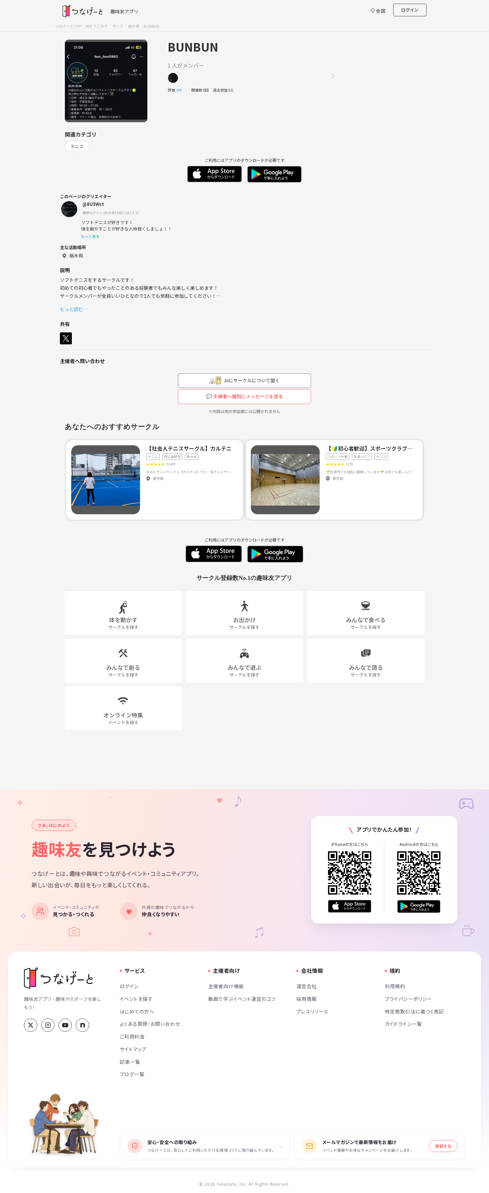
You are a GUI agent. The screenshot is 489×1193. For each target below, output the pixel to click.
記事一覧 (130, 1061)
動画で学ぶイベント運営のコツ (242, 998)
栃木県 (133, 26)
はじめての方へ (137, 1011)
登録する (443, 1146)
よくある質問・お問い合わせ (150, 1023)
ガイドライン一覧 (403, 1023)
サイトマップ (133, 1048)
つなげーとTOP (68, 26)
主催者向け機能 (226, 986)
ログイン (409, 10)
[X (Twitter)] (30, 1025)
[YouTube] (65, 1025)
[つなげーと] (58, 978)
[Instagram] (48, 1025)
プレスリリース (312, 1011)
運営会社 (306, 986)
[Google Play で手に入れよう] (418, 906)
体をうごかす (96, 26)
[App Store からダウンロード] (349, 906)
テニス (118, 26)
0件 (181, 90)
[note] (82, 1025)
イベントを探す (136, 998)
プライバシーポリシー (408, 998)
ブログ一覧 (132, 1073)
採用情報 (306, 998)
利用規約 (395, 986)
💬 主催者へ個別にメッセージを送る (244, 396)
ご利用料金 (132, 1036)
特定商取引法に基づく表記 (414, 1011)
